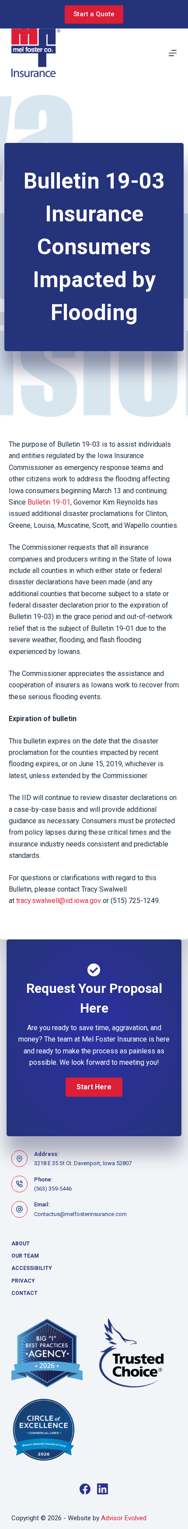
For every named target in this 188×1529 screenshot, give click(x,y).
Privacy (23, 1281)
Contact (24, 1293)
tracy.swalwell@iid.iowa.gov (58, 900)
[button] (94, 1087)
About (20, 1244)
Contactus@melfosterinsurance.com (80, 1214)
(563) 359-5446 (53, 1188)
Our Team (25, 1256)
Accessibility (31, 1268)
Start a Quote (94, 14)
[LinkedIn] (102, 1488)
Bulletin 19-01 (49, 502)
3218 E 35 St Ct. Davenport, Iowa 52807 (83, 1163)
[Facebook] (85, 1488)
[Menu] (173, 53)
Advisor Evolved (123, 1518)
